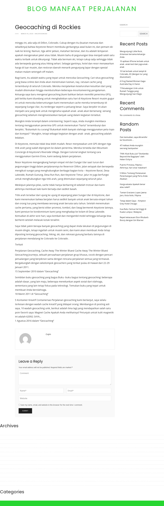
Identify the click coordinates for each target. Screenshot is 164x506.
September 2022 (7, 475)
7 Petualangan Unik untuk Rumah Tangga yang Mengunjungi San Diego (131, 91)
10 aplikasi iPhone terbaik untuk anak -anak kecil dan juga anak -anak (134, 64)
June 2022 (4, 487)
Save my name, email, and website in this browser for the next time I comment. (51, 405)
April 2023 (4, 445)
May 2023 (4, 441)
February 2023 (6, 454)
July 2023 (4, 433)
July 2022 (4, 483)
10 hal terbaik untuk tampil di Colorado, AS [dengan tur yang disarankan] (134, 74)
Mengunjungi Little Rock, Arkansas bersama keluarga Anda (132, 54)
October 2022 (6, 471)
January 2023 (6, 458)
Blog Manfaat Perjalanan (82, 8)
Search (124, 25)
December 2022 (7, 462)
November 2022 (7, 466)
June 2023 (4, 437)
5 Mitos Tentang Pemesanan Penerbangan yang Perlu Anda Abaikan (133, 176)
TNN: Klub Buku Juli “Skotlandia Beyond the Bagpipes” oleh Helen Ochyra (134, 156)
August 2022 (5, 479)
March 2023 (5, 450)
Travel (3, 499)
